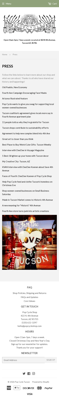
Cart (54, 3)
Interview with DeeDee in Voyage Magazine (23, 150)
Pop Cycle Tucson (22, 382)
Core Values (29, 301)
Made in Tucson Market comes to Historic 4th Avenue (27, 199)
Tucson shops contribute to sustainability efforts (25, 127)
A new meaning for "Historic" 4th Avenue (21, 205)
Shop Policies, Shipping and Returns (29, 293)
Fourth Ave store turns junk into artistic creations (25, 211)
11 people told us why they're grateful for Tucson (25, 122)
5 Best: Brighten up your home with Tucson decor (25, 156)
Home (4, 54)
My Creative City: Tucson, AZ (16, 161)
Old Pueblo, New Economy (14, 87)
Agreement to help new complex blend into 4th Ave (26, 133)
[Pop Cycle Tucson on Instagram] (33, 374)
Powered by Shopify (40, 382)
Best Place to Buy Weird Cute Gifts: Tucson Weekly (26, 144)
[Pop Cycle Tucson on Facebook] (28, 374)
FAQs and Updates (29, 297)
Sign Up (51, 360)
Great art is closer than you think (17, 139)
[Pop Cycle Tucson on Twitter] (24, 374)
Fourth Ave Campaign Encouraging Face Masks (24, 93)
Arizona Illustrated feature (15, 98)
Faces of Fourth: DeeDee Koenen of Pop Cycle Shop (27, 176)
